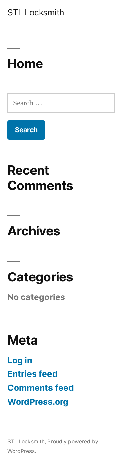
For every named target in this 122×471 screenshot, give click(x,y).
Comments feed (40, 388)
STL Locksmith (35, 12)
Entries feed (32, 374)
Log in (19, 360)
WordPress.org (37, 402)
